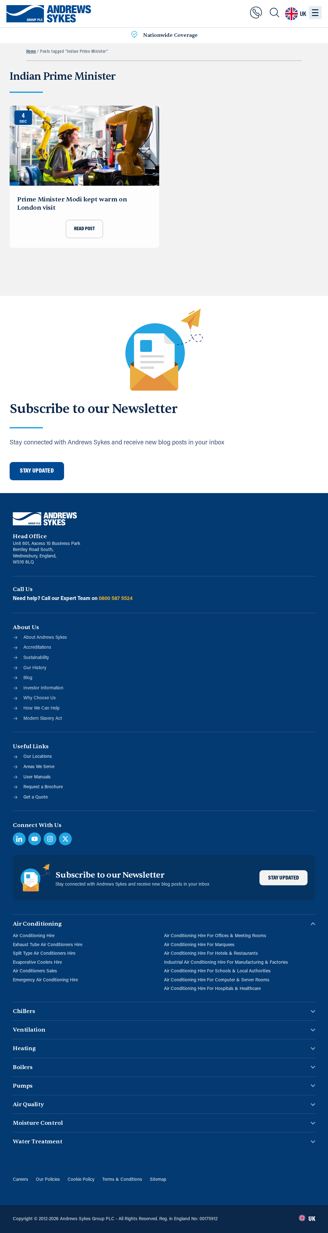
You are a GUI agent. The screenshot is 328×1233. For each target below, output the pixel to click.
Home (31, 51)
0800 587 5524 (116, 598)
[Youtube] (34, 838)
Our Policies (48, 1179)
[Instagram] (50, 838)
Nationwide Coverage (170, 35)
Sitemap (158, 1179)
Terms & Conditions (122, 1179)
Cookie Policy (81, 1179)
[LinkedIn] (19, 838)
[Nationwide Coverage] (134, 35)
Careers (20, 1179)
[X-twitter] (65, 838)
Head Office (29, 536)
